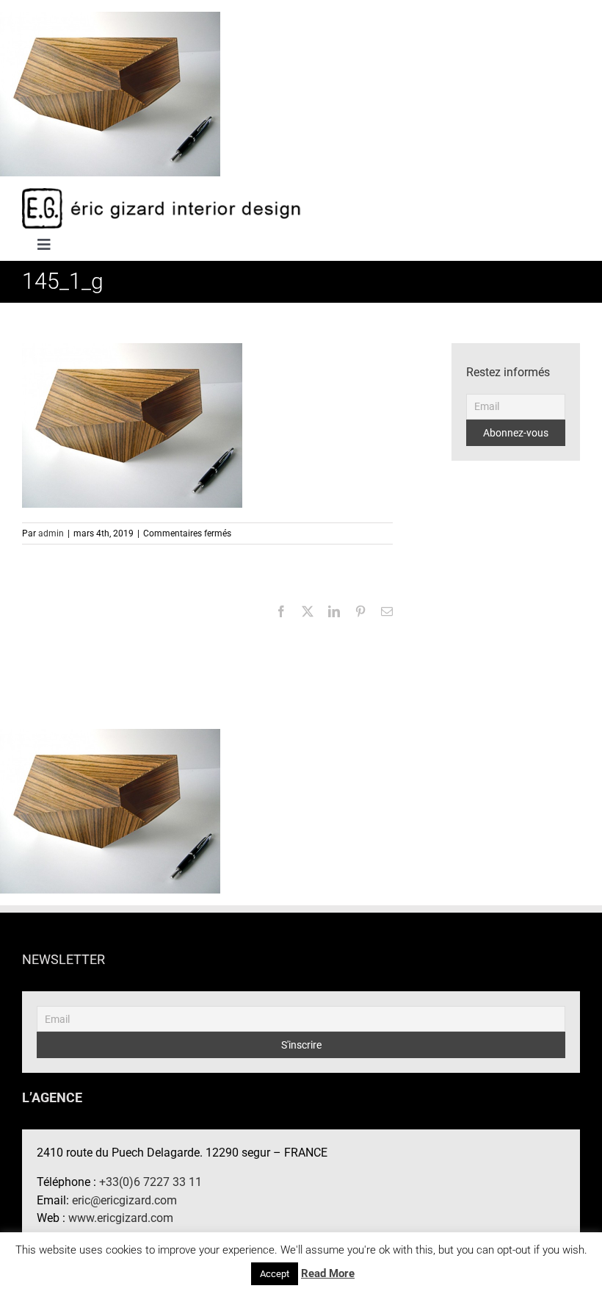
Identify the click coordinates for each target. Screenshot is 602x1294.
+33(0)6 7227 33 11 (150, 1182)
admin (51, 533)
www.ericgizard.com (120, 1218)
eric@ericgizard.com (124, 1200)
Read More (328, 1273)
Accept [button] (274, 1273)
